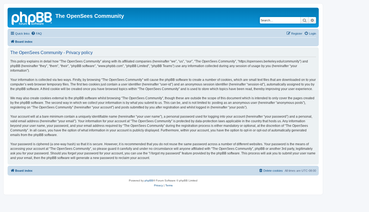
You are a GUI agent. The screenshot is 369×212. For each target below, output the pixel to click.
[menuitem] (36, 33)
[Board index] (32, 17)
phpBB (149, 180)
